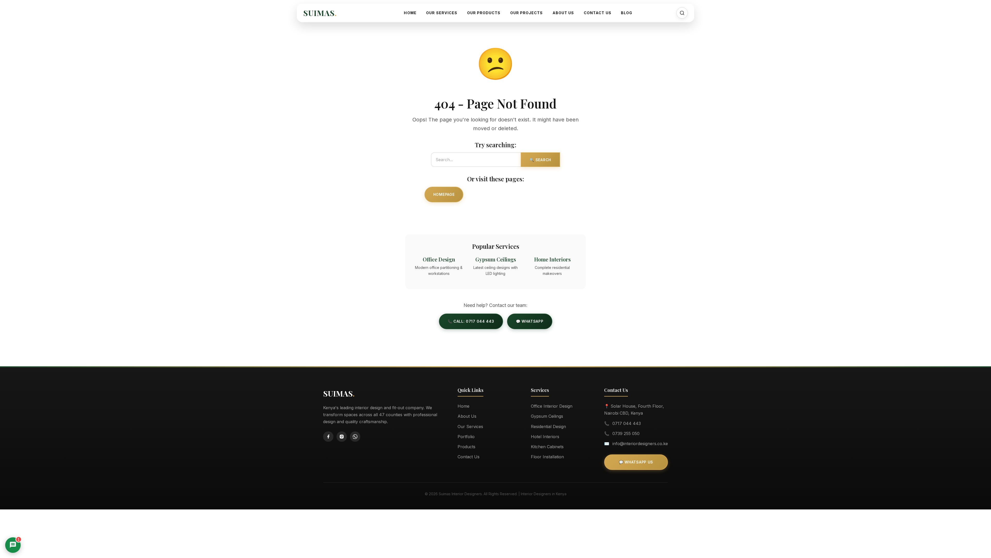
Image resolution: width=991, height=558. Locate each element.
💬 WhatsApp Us (636, 462)
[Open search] (682, 13)
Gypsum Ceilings (547, 416)
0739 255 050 (626, 433)
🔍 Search (540, 160)
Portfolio (466, 436)
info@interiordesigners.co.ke (640, 443)
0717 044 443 (626, 423)
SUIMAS (320, 13)
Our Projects (526, 13)
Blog (626, 13)
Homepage (444, 194)
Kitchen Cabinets (547, 446)
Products (466, 446)
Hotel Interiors (545, 436)
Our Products (484, 13)
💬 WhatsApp (530, 321)
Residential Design (548, 426)
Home (410, 13)
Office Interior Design (551, 406)
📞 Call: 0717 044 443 (471, 321)
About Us (563, 13)
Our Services (441, 13)
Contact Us (597, 13)
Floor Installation (547, 456)
